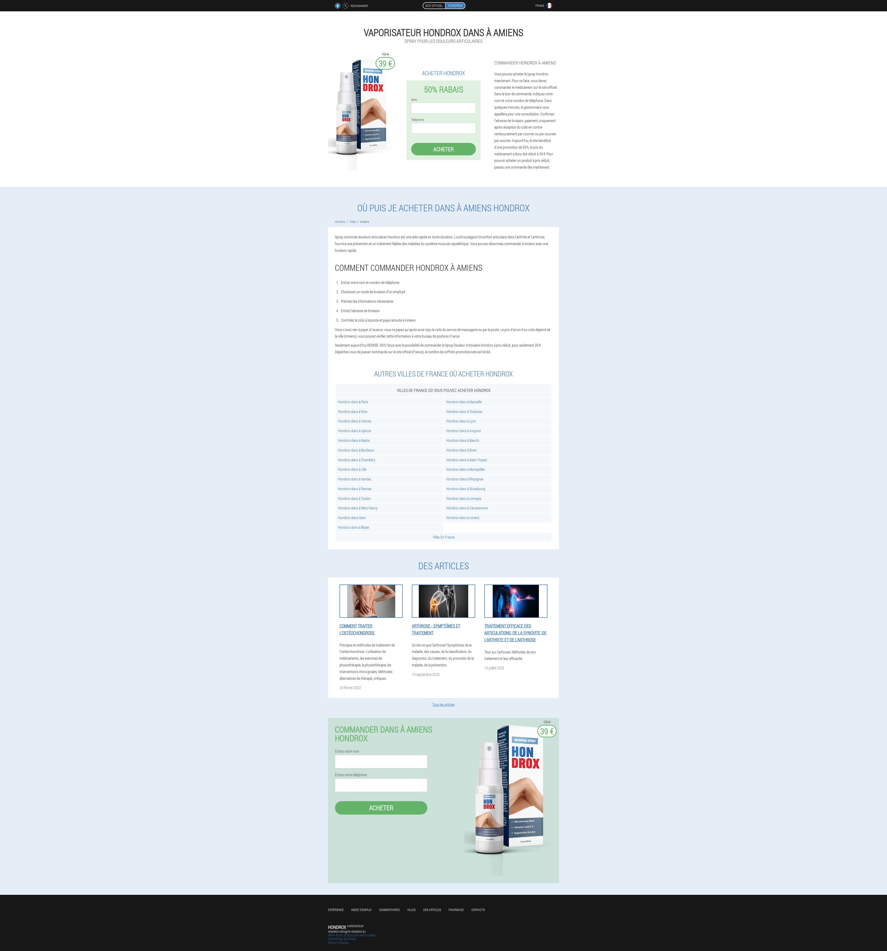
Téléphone (417, 119)
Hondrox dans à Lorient (462, 517)
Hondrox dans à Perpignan (465, 479)
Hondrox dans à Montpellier (465, 469)
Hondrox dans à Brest (461, 450)
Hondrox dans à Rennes (355, 488)
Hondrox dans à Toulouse (464, 411)
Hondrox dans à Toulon (354, 498)
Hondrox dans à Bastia (354, 440)
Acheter (443, 149)
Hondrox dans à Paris (353, 401)
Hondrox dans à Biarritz (462, 440)
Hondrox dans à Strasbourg (465, 488)
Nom (414, 99)
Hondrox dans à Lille (352, 469)
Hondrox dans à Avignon (463, 430)
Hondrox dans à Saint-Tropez (466, 459)
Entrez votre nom (347, 751)
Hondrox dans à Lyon (461, 421)
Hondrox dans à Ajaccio (354, 430)
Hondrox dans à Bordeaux (356, 450)
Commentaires (389, 910)
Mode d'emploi (361, 910)
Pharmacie (456, 910)
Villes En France (444, 537)
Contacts (478, 910)
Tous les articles (443, 704)
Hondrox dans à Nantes (354, 479)
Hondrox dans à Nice (352, 411)
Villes (411, 910)
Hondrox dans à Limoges (463, 498)
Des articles (432, 910)
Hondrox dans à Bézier (353, 527)
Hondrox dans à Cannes (354, 421)
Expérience (336, 910)
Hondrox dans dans (352, 517)
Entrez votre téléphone (351, 775)
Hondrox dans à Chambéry (356, 459)
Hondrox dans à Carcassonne (467, 507)
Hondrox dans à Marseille (464, 401)
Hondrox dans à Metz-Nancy (358, 507)
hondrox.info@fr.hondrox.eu (347, 931)
